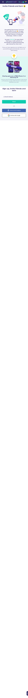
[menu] (3, 2)
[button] (12, 2)
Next (14, 102)
